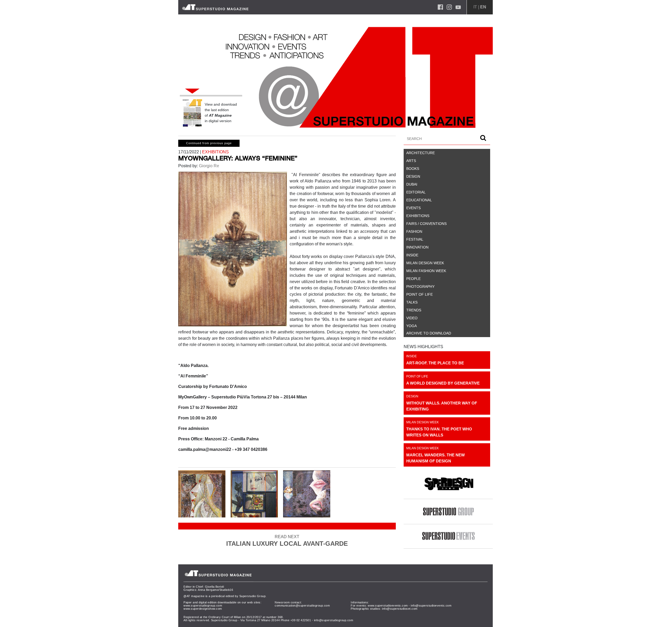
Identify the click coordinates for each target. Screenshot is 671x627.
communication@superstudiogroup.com (302, 605)
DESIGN (412, 396)
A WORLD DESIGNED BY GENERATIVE (443, 383)
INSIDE (411, 356)
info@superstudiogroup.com (333, 620)
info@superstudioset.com (400, 608)
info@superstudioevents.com (431, 605)
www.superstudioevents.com (388, 605)
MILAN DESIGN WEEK (422, 422)
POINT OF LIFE (417, 376)
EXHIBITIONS (215, 152)
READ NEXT (287, 540)
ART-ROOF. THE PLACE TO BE (435, 363)
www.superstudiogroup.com (202, 605)
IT (475, 7)
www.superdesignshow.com (202, 608)
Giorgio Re (208, 166)
